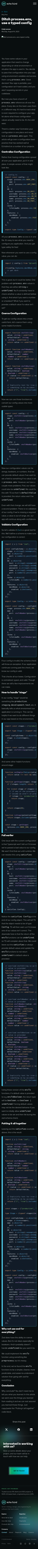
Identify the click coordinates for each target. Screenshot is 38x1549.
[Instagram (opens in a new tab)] (29, 1543)
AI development (24, 1524)
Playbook (18, 1532)
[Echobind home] (9, 1502)
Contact (4, 1532)
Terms (9, 1543)
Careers (31, 1532)
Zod (19, 530)
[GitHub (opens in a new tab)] (25, 1543)
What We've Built (7, 1518)
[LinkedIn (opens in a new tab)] (21, 1543)
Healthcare (23, 1518)
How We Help (6, 1521)
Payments (22, 1521)
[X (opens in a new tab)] (34, 1543)
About (11, 1532)
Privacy (4, 1543)
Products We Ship (7, 1524)
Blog (24, 1532)
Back (5, 12)
